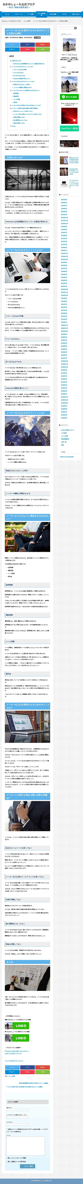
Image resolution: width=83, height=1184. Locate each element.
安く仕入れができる (19, 75)
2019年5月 (64, 382)
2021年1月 (64, 322)
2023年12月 (64, 217)
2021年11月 (64, 292)
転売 (62, 445)
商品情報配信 (65, 439)
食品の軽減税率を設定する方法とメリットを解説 (33, 1083)
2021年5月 (64, 310)
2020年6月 (64, 343)
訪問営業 (16, 93)
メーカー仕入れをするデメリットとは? (22, 81)
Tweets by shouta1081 (67, 456)
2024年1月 (64, 214)
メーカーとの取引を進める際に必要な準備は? (24, 108)
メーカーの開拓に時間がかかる (22, 87)
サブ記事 (63, 433)
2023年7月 (64, 232)
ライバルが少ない (18, 72)
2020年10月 (64, 331)
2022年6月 (64, 271)
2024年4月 (64, 205)
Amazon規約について (67, 430)
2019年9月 (64, 370)
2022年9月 (64, 262)
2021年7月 (64, 304)
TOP (12, 21)
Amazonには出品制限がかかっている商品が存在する (28, 63)
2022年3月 (64, 280)
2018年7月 (64, 412)
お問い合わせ (76, 14)
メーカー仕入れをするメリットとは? (22, 66)
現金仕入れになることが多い (21, 84)
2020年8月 (64, 337)
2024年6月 (64, 199)
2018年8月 (64, 409)
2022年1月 (64, 286)
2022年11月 (64, 256)
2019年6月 (64, 379)
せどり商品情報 (41, 14)
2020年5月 (64, 346)
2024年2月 (64, 211)
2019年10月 (64, 367)
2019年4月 (64, 385)
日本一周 (63, 442)
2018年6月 (64, 415)
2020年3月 (64, 352)
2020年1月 (64, 358)
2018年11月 (64, 400)
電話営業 (16, 96)
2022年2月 (64, 283)
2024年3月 (64, 208)
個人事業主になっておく (20, 120)
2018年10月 (64, 403)
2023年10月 (64, 223)
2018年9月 (64, 406)
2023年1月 (64, 250)
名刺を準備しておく (19, 117)
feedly (43, 49)
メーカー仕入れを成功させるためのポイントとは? (26, 105)
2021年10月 (64, 295)
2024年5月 (64, 202)
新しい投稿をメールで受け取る (17, 1161)
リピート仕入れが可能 (19, 69)
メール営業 (16, 99)
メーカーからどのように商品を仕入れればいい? (25, 90)
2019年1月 (64, 394)
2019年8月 (64, 373)
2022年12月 (64, 253)
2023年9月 (64, 226)
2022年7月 (64, 268)
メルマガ (64, 14)
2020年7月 (64, 340)
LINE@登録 (52, 14)
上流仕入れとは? (16, 60)
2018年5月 (64, 418)
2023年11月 (64, 220)
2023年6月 (64, 235)
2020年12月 (64, 325)
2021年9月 (64, 298)
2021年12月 (64, 289)
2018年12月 (64, 397)
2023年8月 (64, 229)
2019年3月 (64, 388)
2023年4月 (64, 241)
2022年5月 (64, 274)
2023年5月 (64, 238)
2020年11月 (64, 328)
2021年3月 (64, 316)
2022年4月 (64, 277)
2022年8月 (64, 265)
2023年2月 (64, 247)
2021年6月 (64, 307)
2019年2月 (64, 391)
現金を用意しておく (19, 123)
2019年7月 (64, 376)
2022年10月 (64, 259)
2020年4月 (64, 349)
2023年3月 (64, 244)
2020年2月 (64, 355)
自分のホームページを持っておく (23, 111)
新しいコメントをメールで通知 (17, 1158)
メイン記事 (30, 14)
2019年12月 (64, 361)
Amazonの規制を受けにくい (21, 78)
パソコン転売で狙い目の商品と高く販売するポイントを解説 (24, 1086)
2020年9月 (64, 334)
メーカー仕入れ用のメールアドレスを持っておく (27, 114)
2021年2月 (64, 319)
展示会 (15, 102)
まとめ (13, 126)
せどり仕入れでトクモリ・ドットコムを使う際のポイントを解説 (73, 184)
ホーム (7, 14)
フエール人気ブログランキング (14, 1060)
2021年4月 (64, 313)
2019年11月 (64, 364)
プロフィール (19, 14)
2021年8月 (64, 301)
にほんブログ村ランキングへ (13, 1053)
